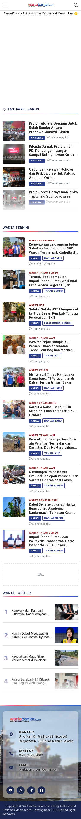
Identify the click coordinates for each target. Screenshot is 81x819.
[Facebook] (41, 790)
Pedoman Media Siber (17, 810)
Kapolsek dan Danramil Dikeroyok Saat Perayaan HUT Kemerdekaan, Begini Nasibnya (30, 612)
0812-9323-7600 (31, 755)
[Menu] (6, 5)
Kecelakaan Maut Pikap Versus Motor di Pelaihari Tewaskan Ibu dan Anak (29, 658)
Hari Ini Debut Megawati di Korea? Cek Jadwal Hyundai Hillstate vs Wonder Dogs (31, 635)
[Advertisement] (40, 59)
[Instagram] (21, 790)
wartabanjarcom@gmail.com (38, 769)
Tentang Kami (42, 810)
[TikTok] (31, 790)
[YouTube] (10, 790)
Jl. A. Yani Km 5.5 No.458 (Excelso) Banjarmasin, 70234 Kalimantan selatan (46, 739)
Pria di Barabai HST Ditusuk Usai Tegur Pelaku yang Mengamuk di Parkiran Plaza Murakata (31, 681)
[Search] (76, 5)
